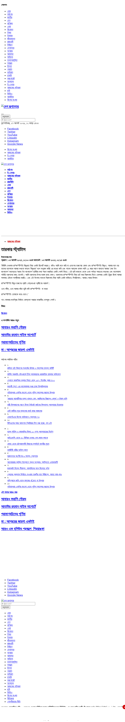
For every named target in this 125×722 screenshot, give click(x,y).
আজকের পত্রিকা (13, 87)
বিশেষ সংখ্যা (12, 99)
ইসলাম (9, 35)
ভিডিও (9, 93)
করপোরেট (11, 78)
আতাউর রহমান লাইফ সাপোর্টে (18, 334)
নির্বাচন (9, 44)
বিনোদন (10, 29)
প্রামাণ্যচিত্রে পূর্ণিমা (13, 342)
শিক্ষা (9, 32)
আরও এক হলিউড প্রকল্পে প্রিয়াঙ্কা (22, 528)
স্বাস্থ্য (9, 63)
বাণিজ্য (10, 23)
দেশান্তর (10, 47)
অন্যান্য (10, 81)
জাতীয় (9, 17)
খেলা (9, 26)
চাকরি (9, 75)
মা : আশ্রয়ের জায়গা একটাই (17, 349)
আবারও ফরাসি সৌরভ (13, 327)
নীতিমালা (10, 698)
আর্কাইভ (10, 96)
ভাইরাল (10, 72)
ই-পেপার (10, 84)
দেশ (8, 20)
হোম (9, 11)
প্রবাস (9, 69)
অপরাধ (10, 50)
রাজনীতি (10, 181)
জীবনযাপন (11, 38)
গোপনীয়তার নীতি (13, 701)
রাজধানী (10, 41)
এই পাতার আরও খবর (9, 492)
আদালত (10, 53)
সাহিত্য (10, 57)
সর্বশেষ (9, 14)
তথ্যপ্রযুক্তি (12, 60)
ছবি (8, 90)
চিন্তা (9, 66)
